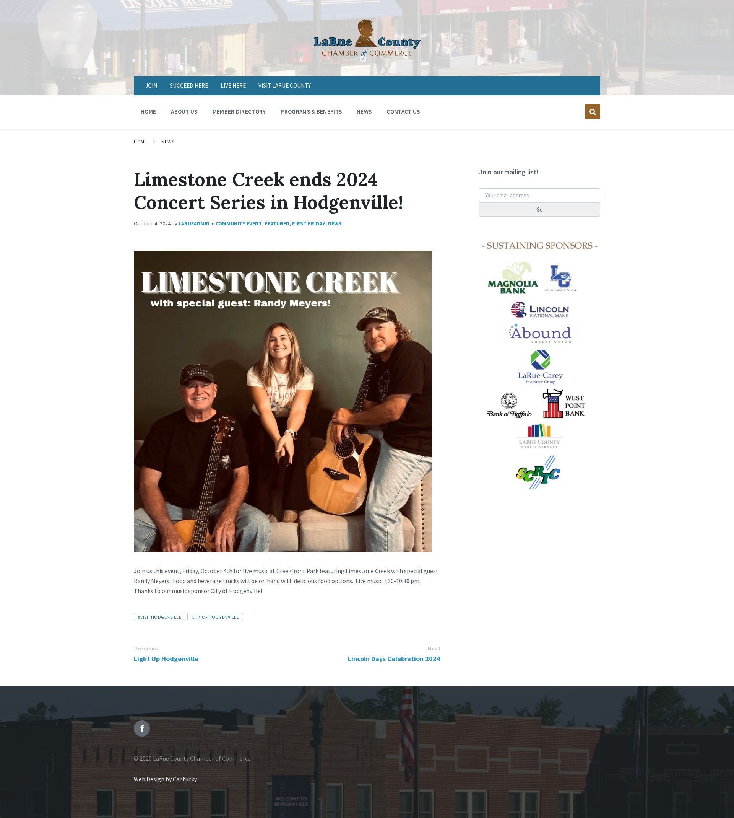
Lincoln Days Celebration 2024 (394, 658)
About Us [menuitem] (184, 111)
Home (140, 142)
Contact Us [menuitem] (403, 111)
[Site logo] (367, 61)
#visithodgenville (159, 617)
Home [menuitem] (148, 111)
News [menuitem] (364, 111)
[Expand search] (592, 111)
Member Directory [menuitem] (239, 111)
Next (433, 648)
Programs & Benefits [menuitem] (311, 111)
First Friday (308, 223)
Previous (146, 648)
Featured (277, 223)
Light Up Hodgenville (166, 658)
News (167, 142)
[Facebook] (142, 728)
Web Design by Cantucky (165, 779)
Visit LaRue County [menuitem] (284, 85)
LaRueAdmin (194, 223)
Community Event (239, 223)
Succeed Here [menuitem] (189, 85)
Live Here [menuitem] (233, 85)
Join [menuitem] (151, 85)
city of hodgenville (215, 617)
